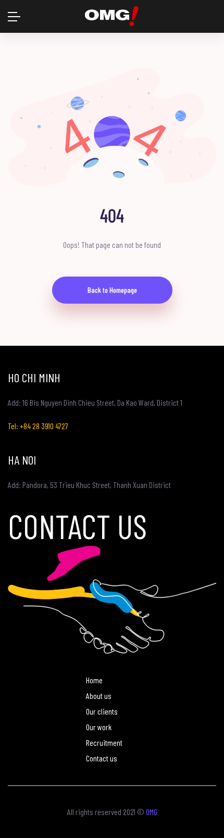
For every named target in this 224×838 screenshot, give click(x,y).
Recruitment (104, 742)
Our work (98, 727)
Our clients (102, 711)
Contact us (101, 758)
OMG (151, 812)
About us (98, 696)
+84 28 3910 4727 (44, 426)
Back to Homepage (112, 289)
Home (94, 680)
